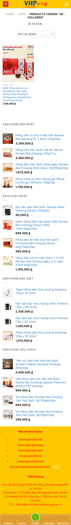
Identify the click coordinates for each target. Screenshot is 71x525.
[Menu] (6, 4)
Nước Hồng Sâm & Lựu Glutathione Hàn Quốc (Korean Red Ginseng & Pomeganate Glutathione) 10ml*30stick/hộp (17, 94)
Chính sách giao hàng (30, 445)
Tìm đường (7, 523)
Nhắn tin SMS (63, 523)
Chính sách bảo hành (30, 450)
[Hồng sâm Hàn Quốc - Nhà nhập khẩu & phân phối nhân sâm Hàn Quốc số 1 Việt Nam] (35, 4)
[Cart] (66, 4)
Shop (22, 14)
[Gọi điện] (35, 518)
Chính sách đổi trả (30, 455)
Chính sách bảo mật (30, 439)
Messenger (49, 523)
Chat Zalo (22, 523)
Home (10, 14)
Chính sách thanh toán (30, 461)
